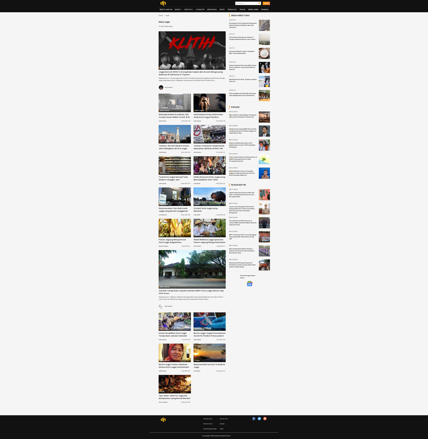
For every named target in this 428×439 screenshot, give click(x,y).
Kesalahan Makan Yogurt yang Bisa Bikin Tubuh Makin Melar (241, 52)
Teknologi (232, 9)
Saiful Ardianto (162, 121)
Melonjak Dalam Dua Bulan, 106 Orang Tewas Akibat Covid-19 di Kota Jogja (174, 117)
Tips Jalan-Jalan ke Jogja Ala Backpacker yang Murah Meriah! (174, 397)
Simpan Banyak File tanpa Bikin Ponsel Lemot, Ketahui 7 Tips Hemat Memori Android (242, 67)
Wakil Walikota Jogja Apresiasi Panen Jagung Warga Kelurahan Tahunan (209, 242)
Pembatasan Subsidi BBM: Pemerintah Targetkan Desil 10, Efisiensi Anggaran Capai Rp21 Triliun (242, 131)
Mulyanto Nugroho (163, 246)
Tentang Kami (207, 419)
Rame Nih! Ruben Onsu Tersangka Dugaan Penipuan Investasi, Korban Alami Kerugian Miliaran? (242, 173)
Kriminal (265, 9)
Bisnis (177, 9)
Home (161, 15)
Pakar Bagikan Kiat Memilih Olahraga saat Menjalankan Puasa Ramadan (242, 94)
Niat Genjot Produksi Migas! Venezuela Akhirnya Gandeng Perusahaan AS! (242, 116)
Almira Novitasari (163, 402)
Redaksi (222, 424)
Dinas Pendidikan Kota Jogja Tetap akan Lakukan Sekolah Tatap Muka (173, 336)
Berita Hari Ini (166, 9)
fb (253, 421)
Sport (222, 9)
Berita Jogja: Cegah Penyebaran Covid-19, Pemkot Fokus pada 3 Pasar (209, 336)
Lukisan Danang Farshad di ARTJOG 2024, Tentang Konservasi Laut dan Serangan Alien (241, 195)
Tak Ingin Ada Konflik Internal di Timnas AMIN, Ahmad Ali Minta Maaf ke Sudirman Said (243, 223)
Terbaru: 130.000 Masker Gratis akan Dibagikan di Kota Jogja (174, 147)
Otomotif (200, 9)
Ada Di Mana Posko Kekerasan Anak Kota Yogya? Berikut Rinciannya (208, 117)
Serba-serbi (253, 9)
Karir (221, 429)
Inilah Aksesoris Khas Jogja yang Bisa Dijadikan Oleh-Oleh (209, 178)
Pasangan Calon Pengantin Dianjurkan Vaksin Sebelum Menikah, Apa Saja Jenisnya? (243, 25)
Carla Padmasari (163, 215)
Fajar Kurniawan (169, 87)
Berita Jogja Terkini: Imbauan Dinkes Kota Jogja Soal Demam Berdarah (174, 367)
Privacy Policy (208, 424)
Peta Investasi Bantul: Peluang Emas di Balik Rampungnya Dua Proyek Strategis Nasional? (243, 159)
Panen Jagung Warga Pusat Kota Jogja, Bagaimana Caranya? (172, 242)
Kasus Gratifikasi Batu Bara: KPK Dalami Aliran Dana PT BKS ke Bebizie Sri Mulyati (242, 145)
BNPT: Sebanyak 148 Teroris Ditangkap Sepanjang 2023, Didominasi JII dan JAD (242, 237)
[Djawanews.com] (163, 3)
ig (264, 421)
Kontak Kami (224, 419)
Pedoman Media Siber (210, 429)
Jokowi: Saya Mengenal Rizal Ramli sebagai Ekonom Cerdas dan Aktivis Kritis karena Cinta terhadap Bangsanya (242, 210)
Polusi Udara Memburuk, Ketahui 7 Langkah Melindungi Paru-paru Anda (242, 38)
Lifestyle (188, 9)
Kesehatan (232, 20)
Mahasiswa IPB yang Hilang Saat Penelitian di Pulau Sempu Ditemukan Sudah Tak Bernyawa (242, 265)
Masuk (266, 3)
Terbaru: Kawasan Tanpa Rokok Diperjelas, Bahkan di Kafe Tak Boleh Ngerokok (209, 148)
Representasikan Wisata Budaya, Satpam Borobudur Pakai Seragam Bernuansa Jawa (241, 251)
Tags (167, 15)
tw (259, 421)
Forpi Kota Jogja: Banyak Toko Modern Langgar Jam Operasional (173, 180)
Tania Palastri (197, 183)
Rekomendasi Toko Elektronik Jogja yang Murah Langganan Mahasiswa (173, 211)
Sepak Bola (212, 9)
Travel (242, 9)
